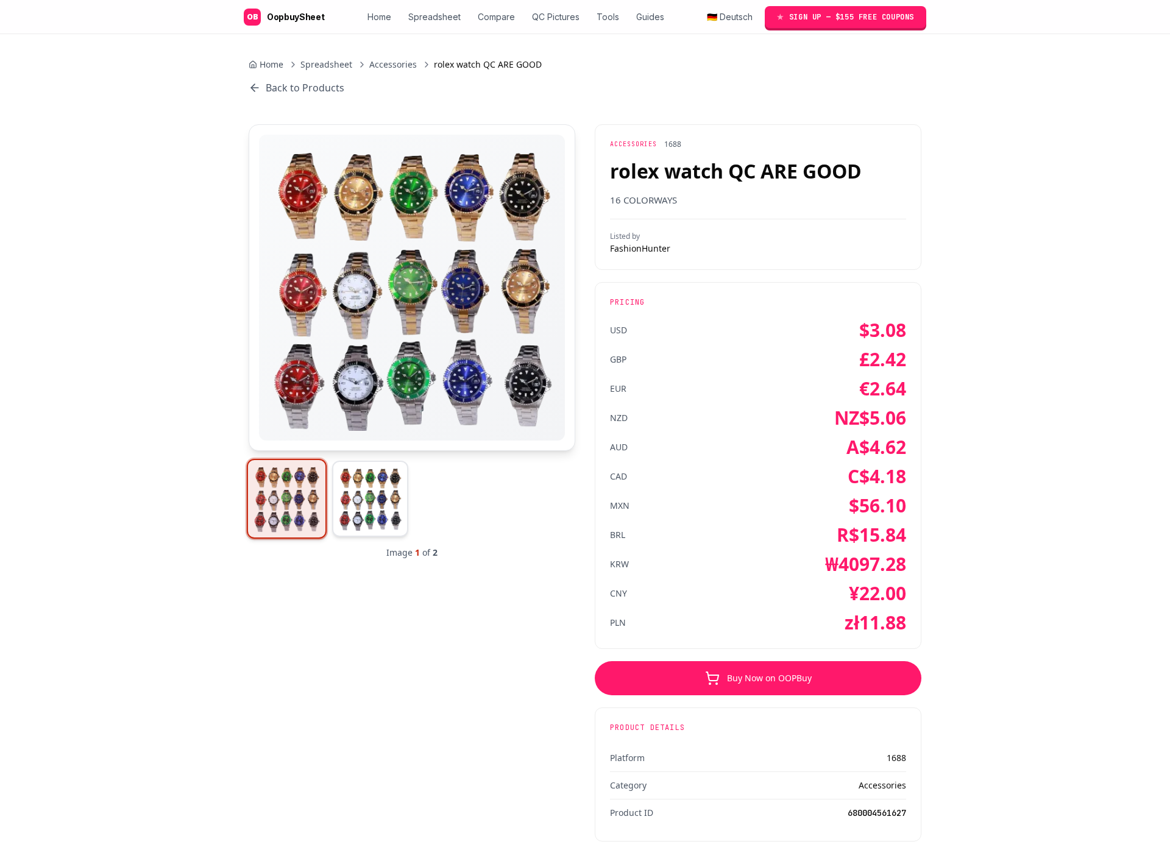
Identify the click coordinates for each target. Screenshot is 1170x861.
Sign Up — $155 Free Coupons (845, 17)
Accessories (393, 64)
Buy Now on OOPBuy (769, 678)
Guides (650, 17)
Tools (608, 17)
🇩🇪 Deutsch (730, 17)
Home (379, 17)
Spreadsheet (434, 17)
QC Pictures (556, 17)
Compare (496, 17)
